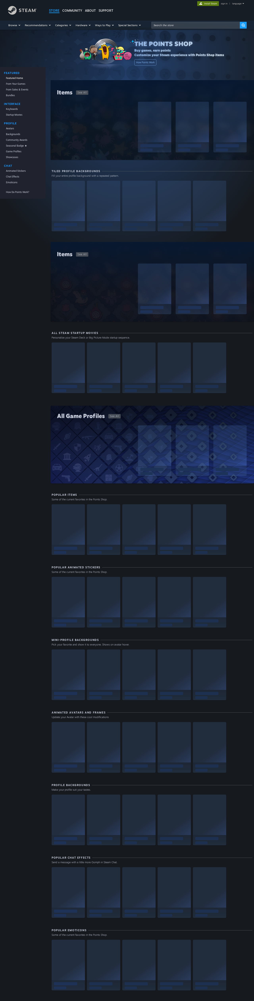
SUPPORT (106, 10)
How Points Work (145, 62)
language (236, 3)
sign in (224, 3)
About (90, 10)
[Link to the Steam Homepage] (22, 13)
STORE (54, 10)
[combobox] (195, 25)
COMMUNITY (72, 10)
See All (82, 92)
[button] (14, 25)
